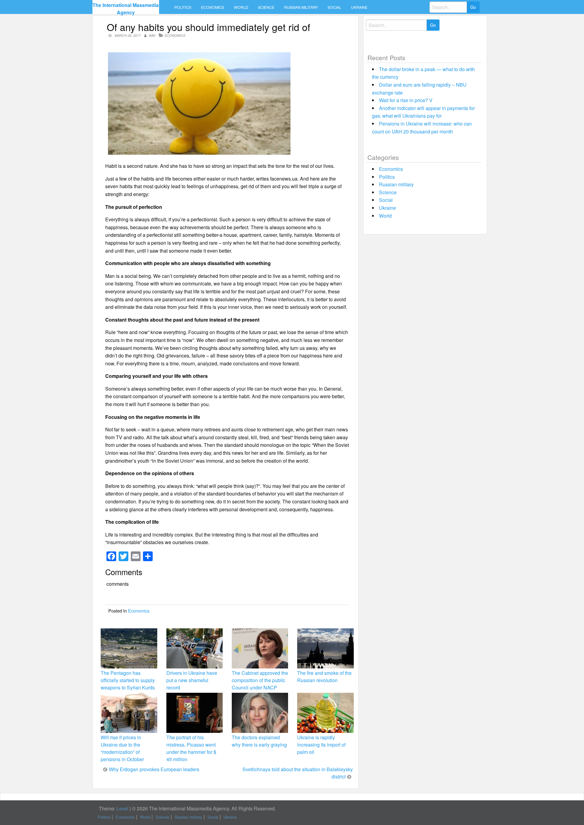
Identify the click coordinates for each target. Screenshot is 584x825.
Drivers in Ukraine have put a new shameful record (191, 680)
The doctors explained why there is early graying (259, 741)
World (241, 7)
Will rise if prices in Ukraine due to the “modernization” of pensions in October (122, 748)
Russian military (301, 7)
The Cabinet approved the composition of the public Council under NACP (260, 680)
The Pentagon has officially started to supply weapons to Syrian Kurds (128, 680)
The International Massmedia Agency (125, 9)
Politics (182, 7)
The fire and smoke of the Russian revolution (324, 676)
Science (266, 7)
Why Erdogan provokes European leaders (154, 769)
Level (122, 808)
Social (334, 7)
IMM (152, 35)
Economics (212, 7)
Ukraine (359, 7)
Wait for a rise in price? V (406, 100)
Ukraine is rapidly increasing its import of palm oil (321, 744)
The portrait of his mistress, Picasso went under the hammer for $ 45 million (191, 748)
